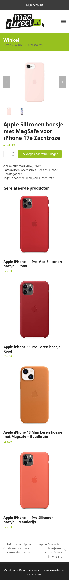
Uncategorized (12, 174)
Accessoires (28, 170)
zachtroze (48, 178)
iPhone (53, 170)
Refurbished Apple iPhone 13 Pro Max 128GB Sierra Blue (17, 548)
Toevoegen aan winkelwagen (39, 154)
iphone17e (18, 178)
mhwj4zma (33, 178)
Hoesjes (43, 170)
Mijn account (34, 5)
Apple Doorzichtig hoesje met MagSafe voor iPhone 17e (49, 550)
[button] (63, 21)
